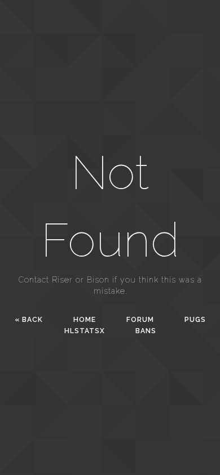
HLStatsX (84, 331)
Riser (62, 279)
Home (84, 320)
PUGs (195, 320)
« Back (29, 320)
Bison (98, 279)
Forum (140, 320)
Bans (145, 331)
